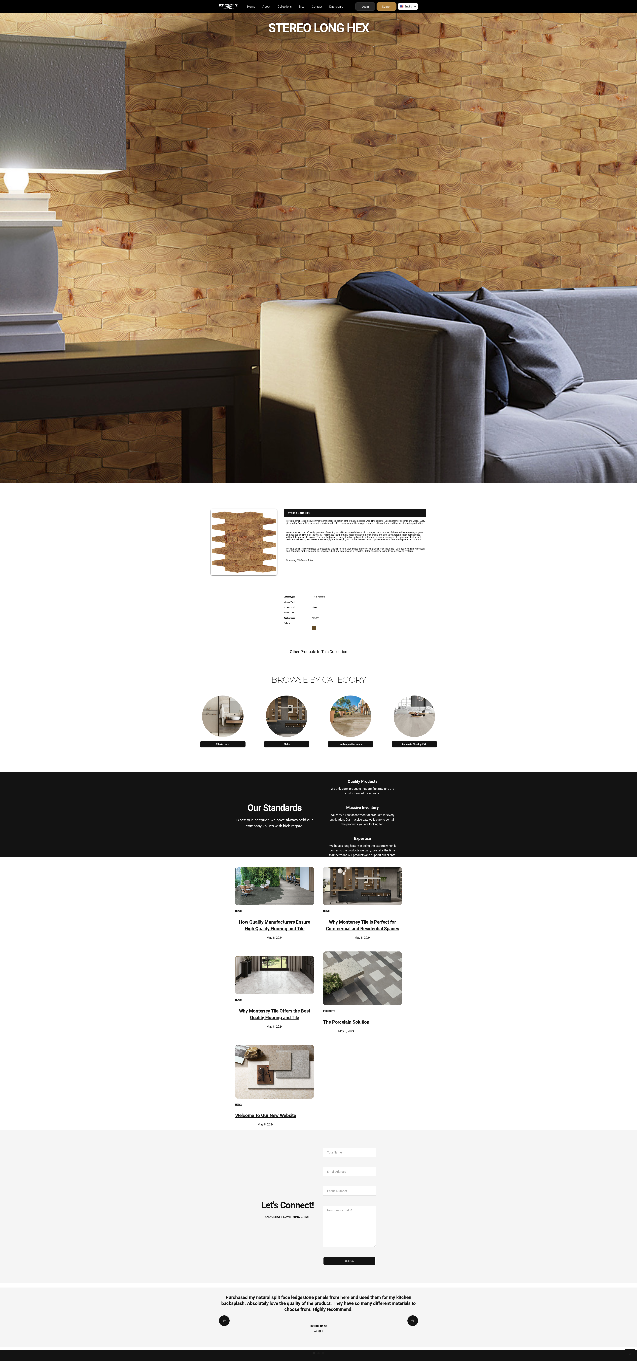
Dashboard (336, 6)
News (238, 910)
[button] (408, 6)
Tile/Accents (222, 744)
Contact (317, 6)
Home (251, 6)
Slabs (287, 744)
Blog (302, 6)
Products (329, 1010)
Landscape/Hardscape (350, 744)
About (266, 6)
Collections (285, 6)
